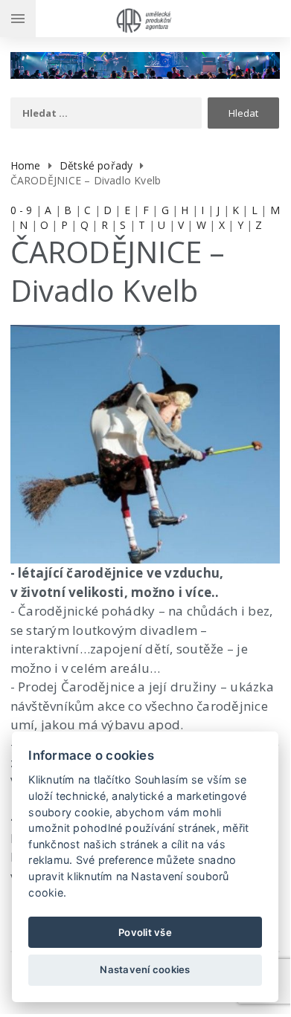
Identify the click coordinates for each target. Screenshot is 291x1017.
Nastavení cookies (145, 969)
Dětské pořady (96, 165)
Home (25, 165)
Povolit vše (145, 932)
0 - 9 (21, 210)
